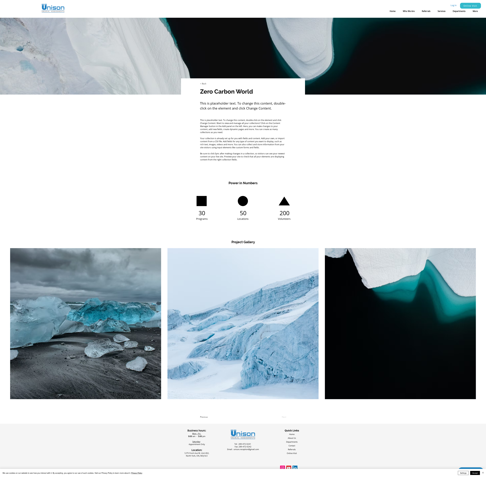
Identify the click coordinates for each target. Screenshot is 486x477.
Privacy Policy (136, 473)
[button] (410, 11)
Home (292, 434)
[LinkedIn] (294, 468)
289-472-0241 (244, 444)
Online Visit (292, 453)
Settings (463, 473)
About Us (292, 438)
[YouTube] (288, 468)
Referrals (292, 449)
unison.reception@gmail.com (246, 449)
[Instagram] (282, 468)
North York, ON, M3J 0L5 (197, 455)
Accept (475, 473)
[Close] (482, 473)
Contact (292, 445)
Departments (292, 442)
